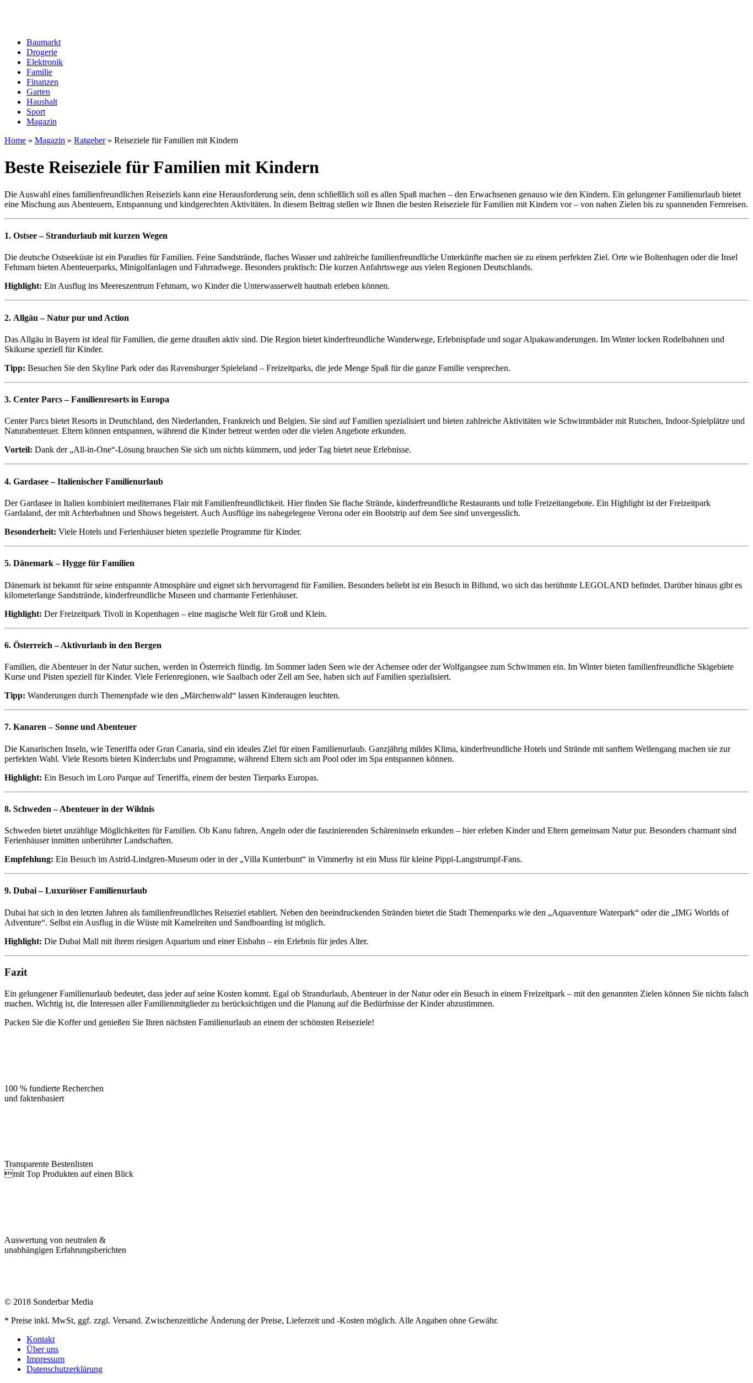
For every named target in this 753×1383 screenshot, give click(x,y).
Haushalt (41, 101)
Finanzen (42, 82)
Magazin (41, 121)
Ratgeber (89, 140)
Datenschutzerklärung (64, 1369)
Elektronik (44, 62)
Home (15, 140)
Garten (38, 91)
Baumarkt (43, 42)
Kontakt (40, 1339)
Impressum (45, 1359)
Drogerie (41, 52)
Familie (39, 72)
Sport (35, 111)
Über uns (42, 1349)
